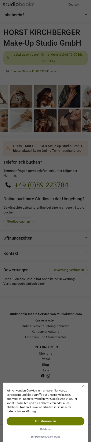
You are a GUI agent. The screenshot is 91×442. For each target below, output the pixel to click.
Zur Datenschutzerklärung (45, 436)
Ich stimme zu (45, 421)
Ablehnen (45, 429)
